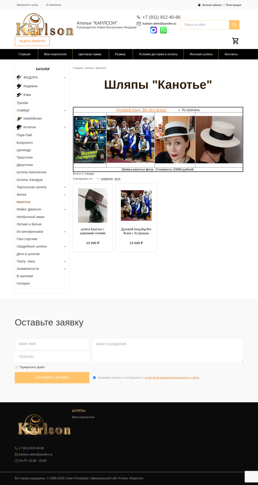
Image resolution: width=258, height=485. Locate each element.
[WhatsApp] (163, 32)
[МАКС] (153, 29)
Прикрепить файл (32, 367)
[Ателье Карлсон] (45, 25)
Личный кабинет (212, 4)
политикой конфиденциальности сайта (172, 377)
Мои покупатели (83, 417)
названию (107, 178)
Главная (78, 67)
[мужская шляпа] (93, 205)
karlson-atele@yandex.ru (159, 23)
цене (117, 178)
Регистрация (233, 4)
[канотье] (136, 205)
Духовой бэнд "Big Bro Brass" (141, 110)
